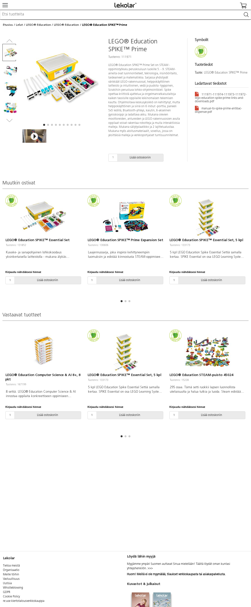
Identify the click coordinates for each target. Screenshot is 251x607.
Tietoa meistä (11, 565)
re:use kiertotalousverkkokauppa (23, 601)
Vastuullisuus (11, 579)
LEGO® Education (38, 24)
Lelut (19, 24)
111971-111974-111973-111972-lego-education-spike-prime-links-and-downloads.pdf (221, 98)
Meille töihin (11, 574)
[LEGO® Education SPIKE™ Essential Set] (43, 217)
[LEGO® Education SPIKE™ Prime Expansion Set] (126, 217)
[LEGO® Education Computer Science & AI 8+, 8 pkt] (43, 352)
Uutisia (7, 583)
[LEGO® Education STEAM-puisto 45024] (207, 352)
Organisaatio (11, 570)
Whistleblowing (13, 587)
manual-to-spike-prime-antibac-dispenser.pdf (218, 110)
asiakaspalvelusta (214, 574)
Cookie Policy (11, 596)
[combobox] (125, 15)
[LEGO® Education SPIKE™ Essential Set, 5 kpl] (207, 217)
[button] (44, 125)
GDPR (6, 592)
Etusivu (8, 24)
